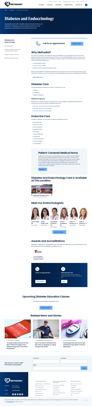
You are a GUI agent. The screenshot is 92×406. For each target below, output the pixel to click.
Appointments (69, 5)
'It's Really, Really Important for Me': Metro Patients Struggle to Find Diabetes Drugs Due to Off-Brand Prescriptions (17, 345)
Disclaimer (10, 402)
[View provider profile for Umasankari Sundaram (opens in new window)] (54, 213)
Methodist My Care (53, 1)
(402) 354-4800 (16, 390)
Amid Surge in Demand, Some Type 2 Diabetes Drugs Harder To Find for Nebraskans (74, 345)
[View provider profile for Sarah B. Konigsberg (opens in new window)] (64, 213)
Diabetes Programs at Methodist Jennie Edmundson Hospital (12, 50)
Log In (63, 281)
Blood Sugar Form (9, 46)
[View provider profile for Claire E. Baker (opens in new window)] (35, 213)
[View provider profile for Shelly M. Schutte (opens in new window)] (83, 213)
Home (6, 10)
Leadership (73, 387)
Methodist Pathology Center (59, 393)
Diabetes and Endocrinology (10, 41)
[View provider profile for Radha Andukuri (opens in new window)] (45, 213)
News (77, 1)
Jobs (86, 1)
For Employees (56, 387)
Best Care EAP (56, 394)
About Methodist (76, 381)
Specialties (59, 5)
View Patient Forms (38, 77)
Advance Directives (39, 393)
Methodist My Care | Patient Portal (42, 384)
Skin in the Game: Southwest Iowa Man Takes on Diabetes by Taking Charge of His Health (45, 345)
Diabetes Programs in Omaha (11, 58)
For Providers (55, 389)
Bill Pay (60, 1)
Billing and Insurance (39, 385)
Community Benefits (75, 393)
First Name (38, 358)
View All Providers (58, 232)
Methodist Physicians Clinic (39, 111)
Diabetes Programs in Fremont (12, 54)
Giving (73, 1)
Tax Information (56, 391)
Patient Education (39, 395)
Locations (50, 5)
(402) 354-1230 (76, 44)
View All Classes (45, 308)
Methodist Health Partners (58, 385)
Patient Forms (38, 391)
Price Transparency (39, 387)
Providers (41, 5)
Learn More (42, 169)
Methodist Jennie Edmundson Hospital (42, 106)
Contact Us (79, 5)
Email (37, 365)
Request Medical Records (40, 389)
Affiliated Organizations (76, 389)
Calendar (82, 1)
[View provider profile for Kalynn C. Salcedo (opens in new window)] (74, 213)
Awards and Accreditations (76, 391)
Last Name (66, 358)
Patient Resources (67, 1)
